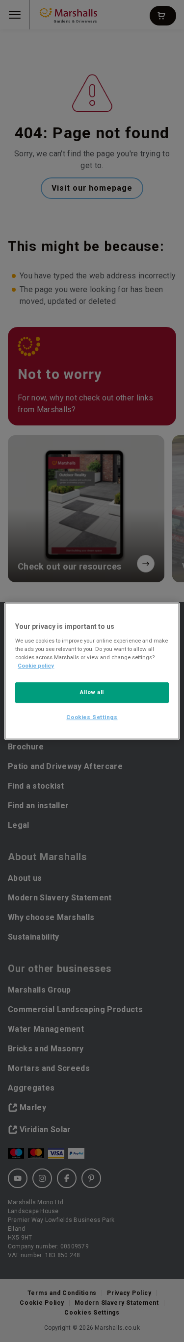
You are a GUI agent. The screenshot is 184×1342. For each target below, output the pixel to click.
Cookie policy (36, 665)
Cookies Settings (91, 717)
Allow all (92, 692)
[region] (91, 671)
